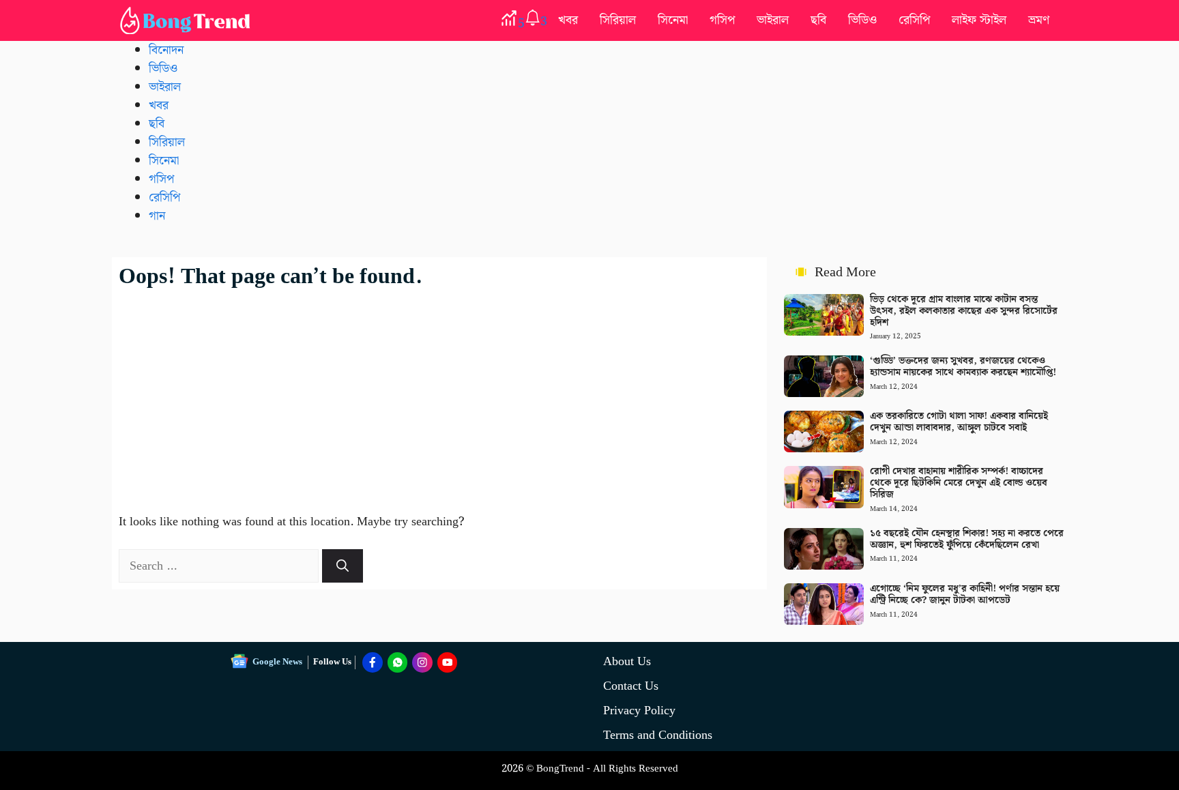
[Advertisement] (439, 392)
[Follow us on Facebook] (372, 662)
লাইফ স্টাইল (979, 20)
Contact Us (630, 686)
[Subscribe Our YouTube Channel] (447, 662)
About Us (627, 661)
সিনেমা (673, 20)
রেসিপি (914, 20)
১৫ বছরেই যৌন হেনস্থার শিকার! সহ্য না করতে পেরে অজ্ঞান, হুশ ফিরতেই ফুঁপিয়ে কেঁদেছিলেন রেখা (967, 539)
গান (157, 216)
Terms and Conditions (657, 735)
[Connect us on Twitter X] (422, 662)
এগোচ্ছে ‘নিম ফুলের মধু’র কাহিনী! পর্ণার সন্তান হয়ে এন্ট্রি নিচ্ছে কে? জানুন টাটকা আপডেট (965, 594)
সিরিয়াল (618, 20)
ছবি (818, 20)
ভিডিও (862, 20)
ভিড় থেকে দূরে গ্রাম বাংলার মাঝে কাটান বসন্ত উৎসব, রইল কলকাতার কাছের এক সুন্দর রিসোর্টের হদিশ (964, 311)
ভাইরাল (773, 20)
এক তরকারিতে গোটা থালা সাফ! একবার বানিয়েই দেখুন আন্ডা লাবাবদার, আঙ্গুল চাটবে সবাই (959, 422)
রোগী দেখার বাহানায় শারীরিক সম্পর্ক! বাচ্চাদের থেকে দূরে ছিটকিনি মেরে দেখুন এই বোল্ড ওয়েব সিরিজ (958, 483)
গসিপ (722, 20)
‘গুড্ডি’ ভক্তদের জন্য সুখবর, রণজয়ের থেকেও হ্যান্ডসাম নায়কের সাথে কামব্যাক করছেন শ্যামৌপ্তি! (963, 366)
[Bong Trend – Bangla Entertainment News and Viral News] (188, 20)
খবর (568, 20)
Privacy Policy (639, 710)
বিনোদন (166, 50)
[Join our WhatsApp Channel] (398, 662)
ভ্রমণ (1038, 20)
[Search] (342, 566)
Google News (277, 662)
